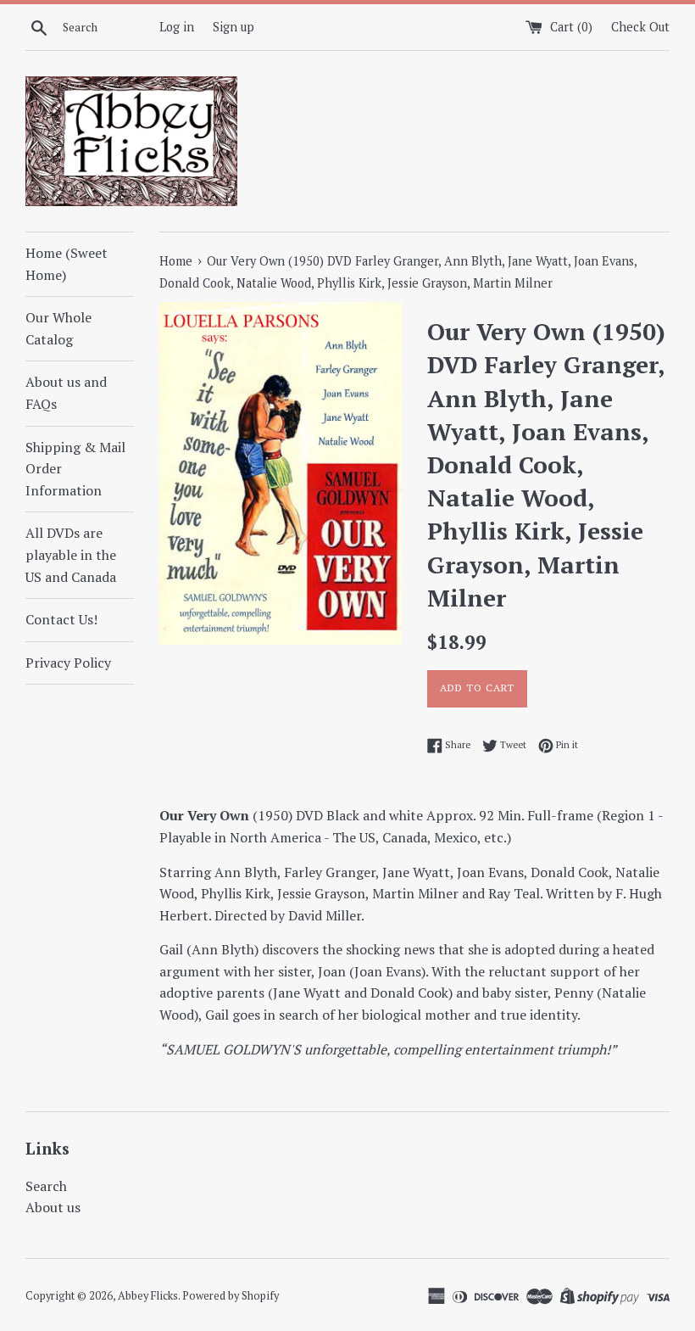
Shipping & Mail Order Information (75, 469)
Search (46, 1186)
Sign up (233, 27)
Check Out (640, 27)
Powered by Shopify (230, 1296)
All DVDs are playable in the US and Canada (70, 554)
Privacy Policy (68, 662)
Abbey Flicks (148, 1296)
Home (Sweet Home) (66, 263)
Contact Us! (61, 619)
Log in (176, 27)
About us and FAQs (66, 392)
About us (53, 1207)
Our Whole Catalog (58, 328)
